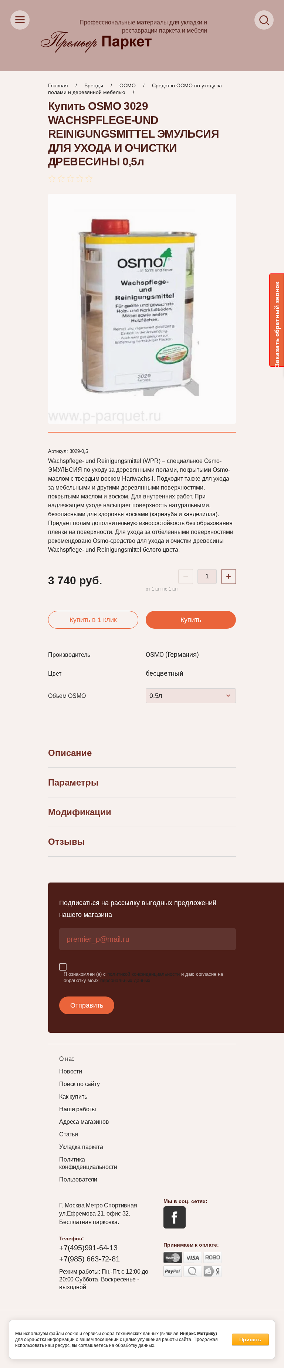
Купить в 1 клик (93, 620)
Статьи (68, 1134)
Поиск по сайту (79, 1084)
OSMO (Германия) (172, 654)
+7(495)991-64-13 (88, 1248)
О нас (66, 1059)
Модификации (79, 812)
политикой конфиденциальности (143, 974)
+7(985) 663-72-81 (89, 1259)
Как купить (73, 1096)
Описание (70, 753)
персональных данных (125, 980)
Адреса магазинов (84, 1122)
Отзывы (66, 842)
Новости (70, 1071)
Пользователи (78, 1179)
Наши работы (77, 1109)
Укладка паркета (81, 1147)
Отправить (86, 1005)
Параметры (73, 782)
